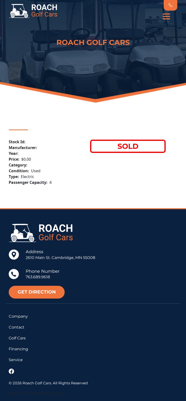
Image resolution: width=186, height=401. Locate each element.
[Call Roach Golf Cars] (170, 5)
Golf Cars (17, 338)
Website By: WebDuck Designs (36, 393)
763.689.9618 (38, 277)
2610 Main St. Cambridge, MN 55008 (60, 257)
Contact (16, 327)
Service (16, 360)
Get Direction (37, 292)
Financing (18, 349)
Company (18, 316)
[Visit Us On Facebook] (12, 372)
